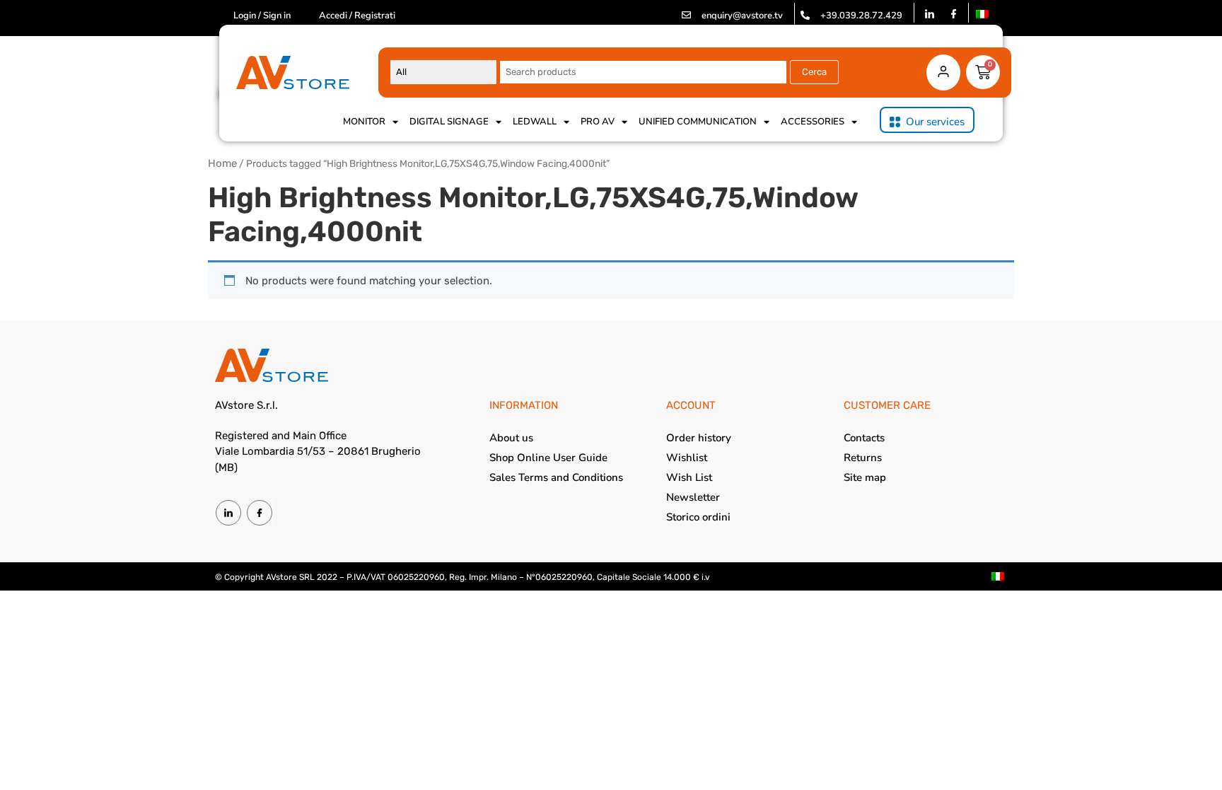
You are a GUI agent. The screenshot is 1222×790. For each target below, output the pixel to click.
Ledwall (535, 121)
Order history (698, 438)
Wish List (689, 477)
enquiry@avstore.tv (742, 15)
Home (222, 163)
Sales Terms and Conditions (556, 477)
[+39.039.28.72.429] (805, 15)
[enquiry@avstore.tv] (686, 15)
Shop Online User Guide (548, 458)
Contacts (864, 438)
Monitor (364, 121)
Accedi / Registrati (357, 15)
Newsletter (693, 497)
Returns (863, 458)
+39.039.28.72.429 (861, 15)
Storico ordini (698, 517)
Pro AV (598, 121)
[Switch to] (982, 14)
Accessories (812, 121)
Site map (865, 477)
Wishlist (686, 458)
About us (511, 438)
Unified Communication (698, 121)
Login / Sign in (262, 15)
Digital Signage (449, 121)
